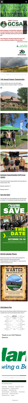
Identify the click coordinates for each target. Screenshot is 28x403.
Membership (11, 386)
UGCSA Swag (22, 391)
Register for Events (19, 386)
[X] (25, 25)
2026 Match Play (13, 390)
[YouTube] (25, 29)
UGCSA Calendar (5, 391)
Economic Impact (15, 388)
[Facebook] (25, 22)
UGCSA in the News (13, 393)
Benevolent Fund (5, 395)
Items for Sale (5, 393)
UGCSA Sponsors (5, 388)
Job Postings (4, 390)
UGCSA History (14, 391)
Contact (12, 395)
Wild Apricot (15, 400)
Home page (4, 386)
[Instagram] (25, 32)
